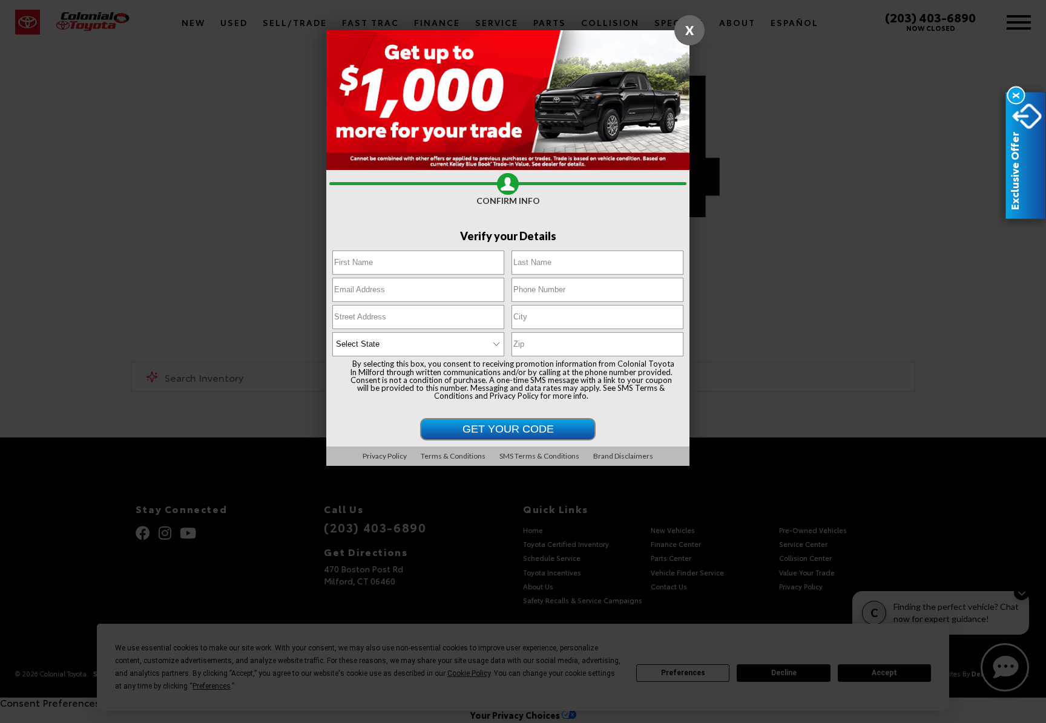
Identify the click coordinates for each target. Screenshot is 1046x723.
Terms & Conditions (453, 455)
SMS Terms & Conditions (539, 455)
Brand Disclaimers (623, 455)
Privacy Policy (514, 396)
